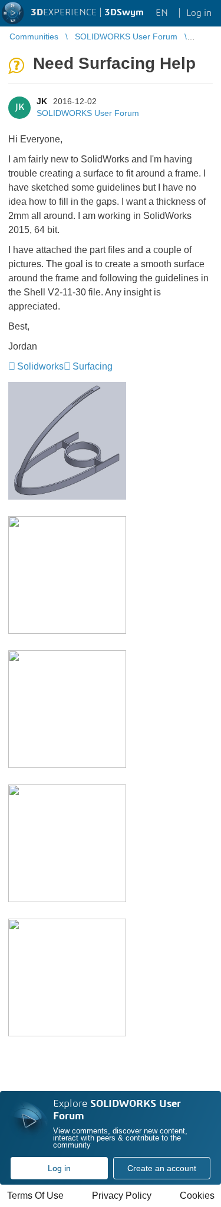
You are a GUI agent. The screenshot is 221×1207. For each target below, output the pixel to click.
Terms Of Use (35, 1196)
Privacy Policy (121, 1196)
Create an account (161, 1168)
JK (42, 101)
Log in (59, 1168)
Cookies (197, 1196)
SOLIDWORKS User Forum (88, 113)
